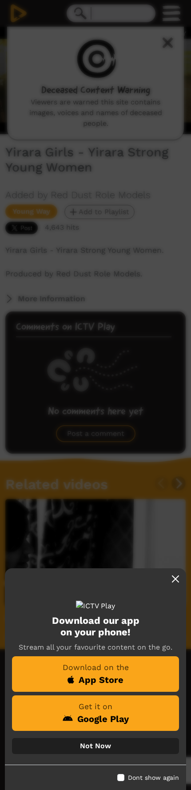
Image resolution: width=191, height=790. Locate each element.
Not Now (95, 746)
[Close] (175, 579)
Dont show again (153, 777)
